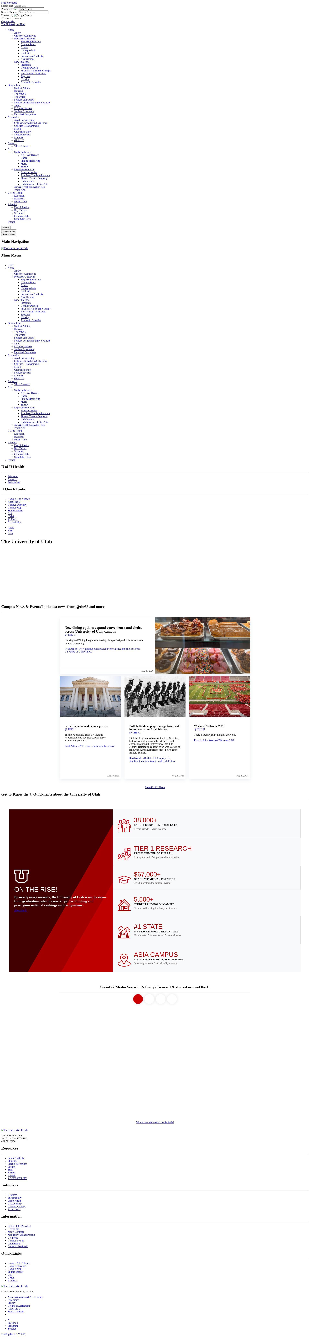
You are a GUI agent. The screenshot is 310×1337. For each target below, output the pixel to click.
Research (12, 143)
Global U (19, 140)
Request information (31, 41)
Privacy (12, 1302)
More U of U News (155, 787)
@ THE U (70, 634)
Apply (11, 29)
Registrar (25, 76)
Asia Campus (27, 59)
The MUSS (20, 93)
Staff (10, 1169)
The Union (19, 96)
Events (24, 47)
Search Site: (7, 5)
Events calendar (29, 172)
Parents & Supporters (25, 114)
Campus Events (16, 1240)
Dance (24, 157)
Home (11, 265)
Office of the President (19, 1226)
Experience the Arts (24, 169)
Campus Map (14, 507)
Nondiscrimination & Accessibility (25, 1297)
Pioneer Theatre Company (34, 178)
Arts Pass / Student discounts (35, 175)
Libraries (18, 137)
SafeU (17, 105)
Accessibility (14, 522)
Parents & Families (17, 1163)
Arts (10, 149)
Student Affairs (22, 88)
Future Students (16, 1158)
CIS (10, 513)
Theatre (24, 166)
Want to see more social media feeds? (155, 1122)
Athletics (12, 204)
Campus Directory (17, 504)
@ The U (12, 519)
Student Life (14, 85)
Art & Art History (30, 155)
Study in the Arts (22, 152)
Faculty (11, 1166)
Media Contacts (16, 1231)
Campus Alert (8, 21)
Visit (10, 530)
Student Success (22, 134)
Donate (11, 221)
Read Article (89, 746)
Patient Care (20, 201)
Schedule (19, 213)
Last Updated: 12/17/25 (13, 1334)
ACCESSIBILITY (17, 1178)
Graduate (25, 53)
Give (10, 533)
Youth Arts (19, 189)
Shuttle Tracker (15, 510)
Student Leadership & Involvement (32, 102)
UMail (11, 516)
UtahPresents (27, 181)
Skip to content (9, 2)
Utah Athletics (21, 207)
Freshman (26, 64)
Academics (13, 117)
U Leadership (15, 1203)
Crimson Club (21, 216)
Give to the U (15, 1229)
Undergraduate (28, 50)
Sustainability (14, 1197)
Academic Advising (24, 120)
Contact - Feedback (18, 1246)
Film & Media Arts (30, 160)
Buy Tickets (20, 210)
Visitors (12, 1172)
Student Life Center (24, 99)
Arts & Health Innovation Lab (29, 187)
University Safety (17, 1206)
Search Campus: (9, 12)
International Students (32, 56)
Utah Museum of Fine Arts (34, 184)
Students (12, 1161)
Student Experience (24, 111)
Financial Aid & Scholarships (36, 70)
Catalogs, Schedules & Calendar (30, 123)
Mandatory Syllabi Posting (21, 1234)
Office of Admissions (25, 35)
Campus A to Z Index (19, 498)
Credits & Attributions (19, 1305)
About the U (14, 501)
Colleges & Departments (26, 125)
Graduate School (22, 131)
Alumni (12, 1175)
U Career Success (23, 108)
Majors (17, 128)
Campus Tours (28, 44)
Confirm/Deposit (29, 67)
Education (19, 195)
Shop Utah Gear (22, 219)
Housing (25, 79)
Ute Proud (13, 1237)
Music (24, 163)
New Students (21, 61)
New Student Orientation (33, 73)
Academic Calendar (31, 82)
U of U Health (15, 192)
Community (14, 1243)
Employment (14, 1200)
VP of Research (22, 146)
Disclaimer (13, 1300)
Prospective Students (24, 38)
